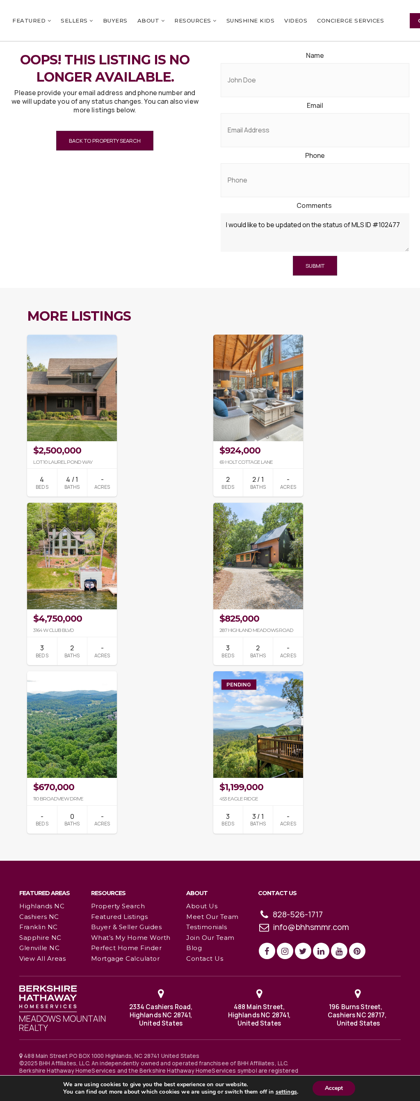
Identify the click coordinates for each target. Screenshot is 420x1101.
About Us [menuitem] (201, 906)
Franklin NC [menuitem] (38, 927)
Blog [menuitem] (194, 948)
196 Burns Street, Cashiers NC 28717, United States (358, 1015)
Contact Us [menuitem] (204, 958)
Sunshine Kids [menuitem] (250, 20)
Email (315, 105)
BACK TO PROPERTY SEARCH (105, 140)
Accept (334, 1088)
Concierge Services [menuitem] (350, 20)
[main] (210, 430)
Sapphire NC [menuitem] (40, 937)
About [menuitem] (149, 20)
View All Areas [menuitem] (42, 958)
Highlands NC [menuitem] (41, 906)
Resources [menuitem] (193, 20)
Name (315, 55)
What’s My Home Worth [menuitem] (131, 937)
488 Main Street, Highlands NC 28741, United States (259, 1015)
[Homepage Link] (62, 1007)
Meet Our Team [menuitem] (212, 917)
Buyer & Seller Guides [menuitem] (126, 927)
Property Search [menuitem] (118, 906)
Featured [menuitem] (30, 20)
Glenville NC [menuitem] (39, 948)
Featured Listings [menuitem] (119, 917)
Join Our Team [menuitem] (210, 937)
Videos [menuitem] (295, 20)
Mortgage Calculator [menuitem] (125, 958)
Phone (315, 155)
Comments (314, 205)
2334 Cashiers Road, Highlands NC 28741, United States (161, 1015)
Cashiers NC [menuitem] (39, 917)
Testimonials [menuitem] (206, 927)
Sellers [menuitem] (75, 20)
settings (286, 1092)
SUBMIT (315, 265)
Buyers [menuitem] (115, 20)
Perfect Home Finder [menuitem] (126, 948)
